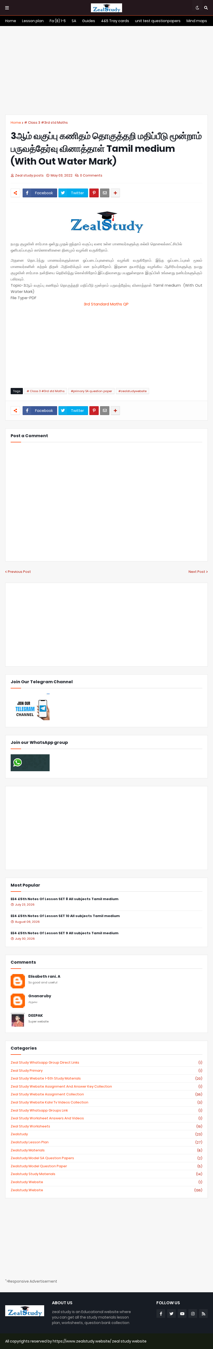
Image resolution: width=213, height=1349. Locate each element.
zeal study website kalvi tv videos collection (106, 1102)
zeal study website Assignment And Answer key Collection (106, 1086)
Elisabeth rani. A (44, 976)
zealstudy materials (106, 1150)
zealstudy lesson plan (106, 1142)
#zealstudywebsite (132, 391)
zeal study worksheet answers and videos (106, 1118)
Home (16, 122)
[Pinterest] (94, 193)
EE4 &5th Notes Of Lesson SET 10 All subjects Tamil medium (65, 916)
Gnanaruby (39, 996)
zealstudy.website (106, 1190)
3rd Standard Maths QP (107, 304)
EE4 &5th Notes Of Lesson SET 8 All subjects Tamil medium (64, 899)
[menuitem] (10, 21)
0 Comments (91, 175)
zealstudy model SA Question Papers (106, 1158)
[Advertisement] (106, 70)
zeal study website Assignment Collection (106, 1094)
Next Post (197, 571)
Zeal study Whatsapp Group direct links (106, 1062)
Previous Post (19, 571)
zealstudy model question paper (106, 1166)
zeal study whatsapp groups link (106, 1110)
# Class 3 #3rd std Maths (46, 122)
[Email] (104, 193)
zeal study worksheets (106, 1126)
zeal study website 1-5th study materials (106, 1078)
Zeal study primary (106, 1070)
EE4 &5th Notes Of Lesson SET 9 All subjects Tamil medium (64, 933)
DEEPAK (35, 1015)
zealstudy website (106, 1182)
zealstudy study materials (106, 1174)
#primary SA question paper (91, 391)
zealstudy (106, 1134)
